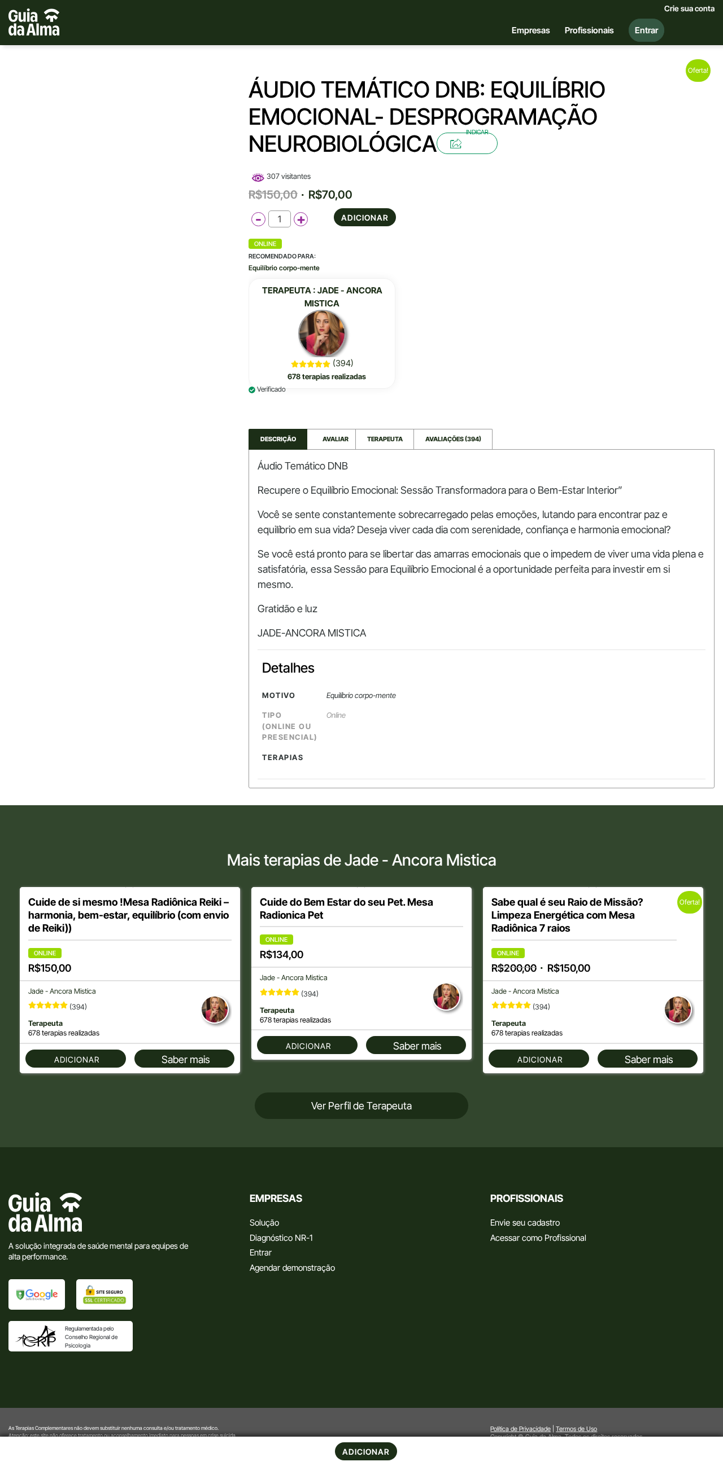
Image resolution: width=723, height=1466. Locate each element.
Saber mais (186, 1059)
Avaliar (332, 439)
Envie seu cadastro (525, 1222)
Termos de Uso (576, 1429)
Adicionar (365, 217)
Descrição (278, 439)
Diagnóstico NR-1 (281, 1237)
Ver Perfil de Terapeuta (361, 1106)
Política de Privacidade (520, 1429)
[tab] (278, 439)
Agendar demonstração (292, 1267)
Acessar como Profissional (538, 1237)
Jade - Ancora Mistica (62, 991)
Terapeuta (385, 439)
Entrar (261, 1252)
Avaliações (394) (453, 439)
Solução (264, 1222)
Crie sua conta (689, 8)
